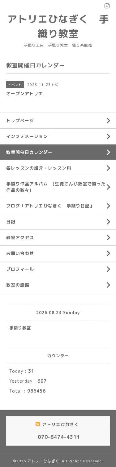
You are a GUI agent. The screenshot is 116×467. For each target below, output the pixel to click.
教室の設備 (17, 285)
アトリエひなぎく (43, 461)
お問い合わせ (20, 253)
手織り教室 (20, 328)
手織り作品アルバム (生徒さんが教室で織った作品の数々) (56, 187)
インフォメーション (27, 136)
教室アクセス (20, 237)
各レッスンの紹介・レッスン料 (38, 168)
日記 (10, 222)
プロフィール (20, 269)
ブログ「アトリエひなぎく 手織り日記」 (50, 206)
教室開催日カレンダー (29, 152)
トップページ (20, 120)
